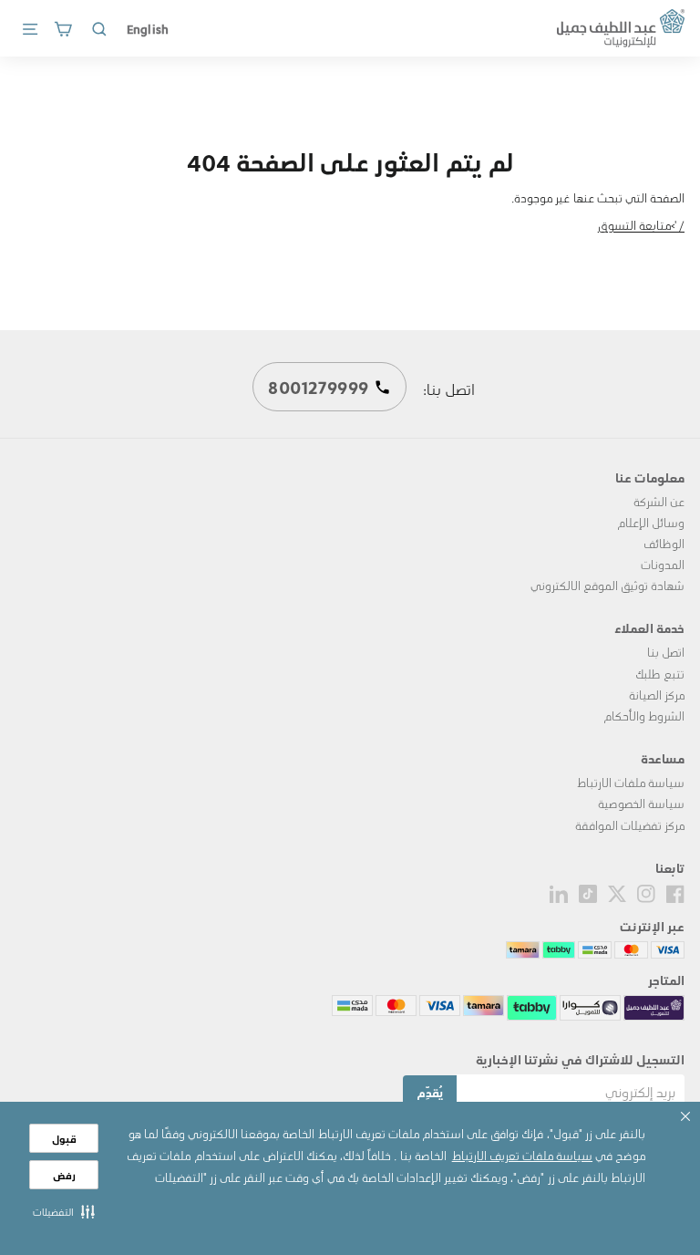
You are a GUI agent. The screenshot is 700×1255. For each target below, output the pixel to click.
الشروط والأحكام (644, 715)
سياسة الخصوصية (641, 803)
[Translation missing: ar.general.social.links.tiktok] (588, 891)
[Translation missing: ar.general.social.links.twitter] (617, 891)
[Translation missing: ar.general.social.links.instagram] (646, 891)
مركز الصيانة (657, 694)
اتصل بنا (666, 651)
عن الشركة (659, 501)
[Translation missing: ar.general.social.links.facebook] (675, 891)
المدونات (663, 564)
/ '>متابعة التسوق (641, 224)
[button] (63, 1211)
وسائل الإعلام (651, 522)
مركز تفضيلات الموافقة (630, 825)
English (148, 28)
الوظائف (664, 543)
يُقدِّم (430, 1092)
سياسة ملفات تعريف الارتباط (522, 1155)
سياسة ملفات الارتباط (631, 782)
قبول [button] (64, 1138)
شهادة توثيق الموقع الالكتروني (607, 585)
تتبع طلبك (660, 673)
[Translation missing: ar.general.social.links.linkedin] (559, 891)
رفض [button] (64, 1175)
